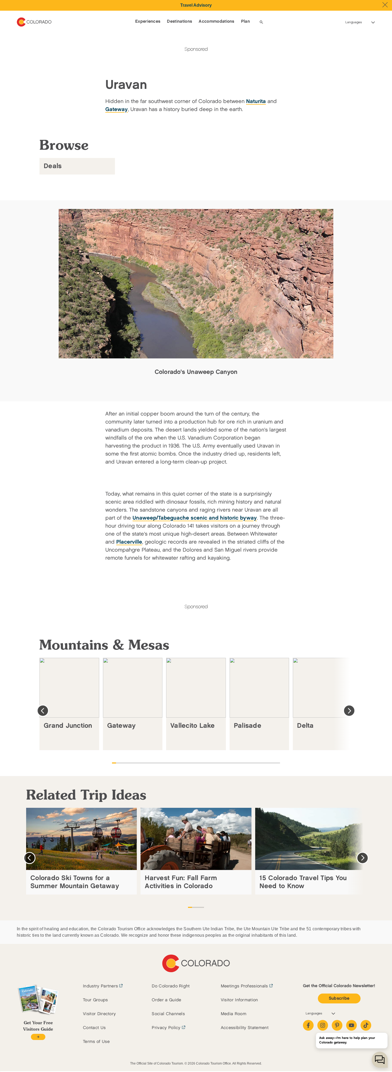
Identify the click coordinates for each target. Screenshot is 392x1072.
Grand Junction (68, 726)
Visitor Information (239, 1000)
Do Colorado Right (171, 986)
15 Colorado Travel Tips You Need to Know (303, 882)
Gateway (121, 726)
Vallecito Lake (192, 726)
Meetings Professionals (244, 986)
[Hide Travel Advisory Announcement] (385, 4)
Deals (53, 166)
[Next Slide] (349, 711)
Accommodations (216, 21)
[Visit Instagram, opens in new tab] (322, 1025)
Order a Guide (166, 1000)
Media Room (233, 1014)
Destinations (179, 21)
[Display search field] (261, 22)
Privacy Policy (166, 1028)
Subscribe (339, 998)
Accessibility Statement (245, 1028)
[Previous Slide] (43, 711)
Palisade (247, 726)
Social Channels (168, 1014)
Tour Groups (95, 1000)
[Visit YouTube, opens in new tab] (351, 1025)
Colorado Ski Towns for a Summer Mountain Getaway (74, 882)
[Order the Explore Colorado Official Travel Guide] (38, 1037)
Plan (245, 21)
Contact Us (94, 1028)
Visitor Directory (99, 1014)
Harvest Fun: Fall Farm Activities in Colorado (181, 882)
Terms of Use (96, 1042)
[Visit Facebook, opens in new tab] (308, 1025)
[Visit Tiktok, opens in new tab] (366, 1025)
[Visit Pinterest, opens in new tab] (337, 1025)
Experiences (148, 21)
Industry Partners (100, 986)
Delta (305, 726)
